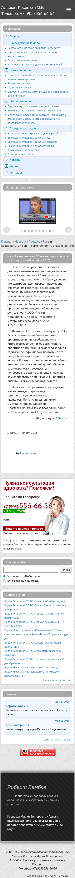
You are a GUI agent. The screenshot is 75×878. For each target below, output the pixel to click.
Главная (15, 36)
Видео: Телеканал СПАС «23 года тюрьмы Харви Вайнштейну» (32, 644)
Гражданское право (22, 128)
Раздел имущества (19, 83)
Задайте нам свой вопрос (24, 528)
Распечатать (28, 453)
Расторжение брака (19, 87)
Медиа (14, 166)
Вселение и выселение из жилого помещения (34, 110)
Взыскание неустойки (20, 154)
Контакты (15, 172)
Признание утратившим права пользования (33, 106)
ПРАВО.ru (61, 418)
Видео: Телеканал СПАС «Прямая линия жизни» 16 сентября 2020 (34, 624)
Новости (15, 159)
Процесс (34, 241)
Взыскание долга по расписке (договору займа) (35, 133)
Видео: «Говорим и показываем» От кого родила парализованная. (32, 673)
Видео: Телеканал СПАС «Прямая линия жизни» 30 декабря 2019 (34, 661)
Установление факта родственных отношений (35, 64)
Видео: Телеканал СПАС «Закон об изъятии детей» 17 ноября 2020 (36, 607)
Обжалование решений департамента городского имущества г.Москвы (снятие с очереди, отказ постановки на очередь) (37, 118)
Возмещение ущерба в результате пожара (32, 141)
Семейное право (20, 70)
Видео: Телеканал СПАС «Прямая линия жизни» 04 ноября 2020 (34, 615)
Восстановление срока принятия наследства (34, 48)
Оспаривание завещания (22, 60)
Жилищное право (21, 101)
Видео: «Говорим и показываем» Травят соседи (31, 667)
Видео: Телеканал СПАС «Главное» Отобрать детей (34, 601)
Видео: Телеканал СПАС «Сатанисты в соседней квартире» (32, 653)
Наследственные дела (24, 43)
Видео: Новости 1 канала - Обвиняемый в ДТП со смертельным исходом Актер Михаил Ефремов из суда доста (36, 634)
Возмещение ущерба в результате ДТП (30, 137)
